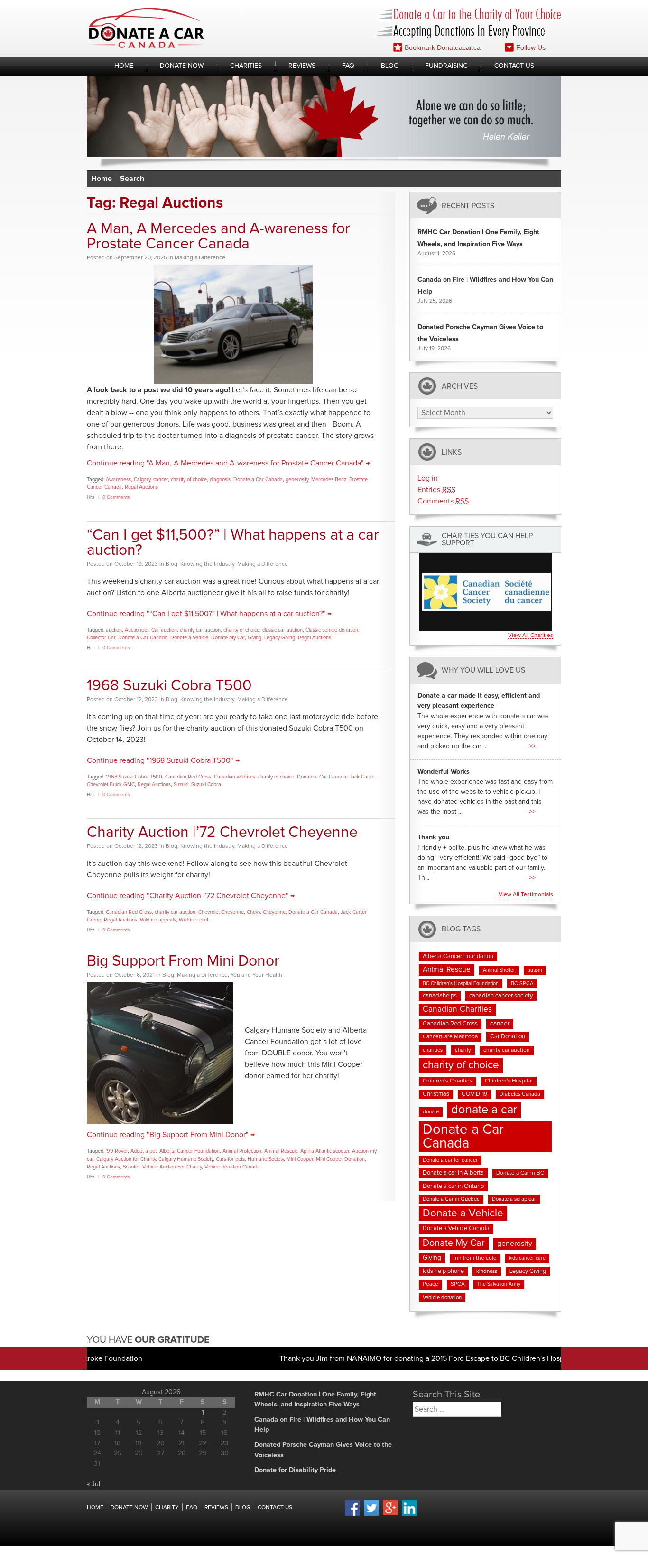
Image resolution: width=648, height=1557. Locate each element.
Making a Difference (200, 258)
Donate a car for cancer (450, 1160)
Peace (430, 1284)
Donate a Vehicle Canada (456, 1228)
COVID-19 (474, 1094)
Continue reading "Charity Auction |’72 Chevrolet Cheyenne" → (191, 896)
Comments (443, 501)
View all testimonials (526, 895)
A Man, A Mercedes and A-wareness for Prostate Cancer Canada (218, 236)
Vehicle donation (442, 1297)
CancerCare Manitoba (450, 1037)
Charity (167, 1507)
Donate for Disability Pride (295, 1470)
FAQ (348, 66)
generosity (297, 479)
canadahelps (440, 996)
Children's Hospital (509, 1081)
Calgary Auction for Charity (126, 1159)
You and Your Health (256, 975)
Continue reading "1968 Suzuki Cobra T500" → (163, 760)
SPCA (458, 1284)
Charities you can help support (487, 539)
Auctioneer (136, 630)
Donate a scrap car (514, 1199)
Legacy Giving (279, 637)
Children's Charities (447, 1081)
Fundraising (446, 66)
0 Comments (116, 497)
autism (535, 970)
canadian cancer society (501, 996)
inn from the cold (475, 1258)
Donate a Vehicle (189, 637)
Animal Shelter (499, 970)
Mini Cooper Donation (340, 1159)
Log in (427, 478)
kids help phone (443, 1271)
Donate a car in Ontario (453, 1186)
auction (114, 630)
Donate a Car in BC (520, 1173)
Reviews (301, 66)
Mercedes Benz (328, 479)
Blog (389, 66)
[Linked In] (409, 1514)
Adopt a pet (143, 1151)
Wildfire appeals (158, 919)
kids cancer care (527, 1258)
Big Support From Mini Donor (183, 961)
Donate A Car (146, 28)
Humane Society (266, 1159)
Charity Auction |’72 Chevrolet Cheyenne (222, 832)
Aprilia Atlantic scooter (324, 1151)
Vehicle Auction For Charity (172, 1166)
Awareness (118, 479)
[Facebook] (352, 1514)
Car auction (164, 630)
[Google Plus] (390, 1514)
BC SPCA (522, 983)
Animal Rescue (280, 1151)
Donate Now (182, 66)
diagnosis (220, 479)
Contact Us (514, 66)
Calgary (142, 479)
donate (431, 1111)
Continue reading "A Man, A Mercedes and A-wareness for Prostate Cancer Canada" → (228, 463)
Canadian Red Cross (188, 776)
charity (463, 1050)
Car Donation (507, 1037)
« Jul (93, 1484)
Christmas (436, 1094)
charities (433, 1050)
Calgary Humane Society (185, 1159)
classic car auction (282, 630)
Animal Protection (241, 1151)
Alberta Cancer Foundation (189, 1151)
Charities (246, 66)
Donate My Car (228, 637)
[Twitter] (371, 1514)
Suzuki (181, 784)
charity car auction (200, 630)
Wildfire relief (193, 919)
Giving (254, 637)
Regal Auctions (141, 487)
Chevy (253, 912)
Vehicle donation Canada (232, 1166)
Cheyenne (274, 912)
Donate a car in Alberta (453, 1173)
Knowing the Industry (207, 564)
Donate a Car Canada (258, 479)
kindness (486, 1271)
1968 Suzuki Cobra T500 (169, 685)
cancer (160, 479)
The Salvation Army (498, 1284)
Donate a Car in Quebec (451, 1199)
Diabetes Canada (520, 1094)
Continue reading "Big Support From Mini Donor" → (171, 1135)
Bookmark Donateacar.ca (443, 47)
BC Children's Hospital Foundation (461, 983)
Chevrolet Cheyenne (221, 912)
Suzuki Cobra (206, 784)
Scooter (131, 1166)
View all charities (530, 635)
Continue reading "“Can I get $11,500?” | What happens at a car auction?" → (209, 613)
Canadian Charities (457, 1009)
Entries (436, 490)
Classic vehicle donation (331, 630)
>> (532, 746)
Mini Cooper (300, 1159)
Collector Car (101, 637)
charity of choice (189, 479)
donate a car (484, 1110)
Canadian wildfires (234, 776)
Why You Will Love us (483, 670)
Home (123, 66)
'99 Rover (117, 1151)
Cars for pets (230, 1159)
